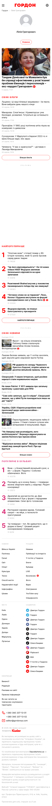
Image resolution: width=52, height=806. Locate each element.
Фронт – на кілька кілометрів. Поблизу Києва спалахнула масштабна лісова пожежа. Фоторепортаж (22, 345)
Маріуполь (6, 637)
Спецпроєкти (32, 598)
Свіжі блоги (10, 97)
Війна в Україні (8, 549)
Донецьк (6, 623)
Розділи (29, 544)
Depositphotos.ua (37, 752)
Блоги (28, 562)
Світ (3, 562)
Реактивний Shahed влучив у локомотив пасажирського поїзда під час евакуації (28, 284)
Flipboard (34, 652)
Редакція (6, 686)
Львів (4, 615)
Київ (4, 610)
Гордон (5, 10)
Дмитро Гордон (37, 610)
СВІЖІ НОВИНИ (11, 333)
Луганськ (6, 641)
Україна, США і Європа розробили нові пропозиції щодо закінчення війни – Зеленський (21, 410)
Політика (6, 554)
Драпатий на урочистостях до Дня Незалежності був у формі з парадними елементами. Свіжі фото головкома (27, 498)
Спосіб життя (8, 580)
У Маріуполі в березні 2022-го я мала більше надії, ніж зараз (24, 137)
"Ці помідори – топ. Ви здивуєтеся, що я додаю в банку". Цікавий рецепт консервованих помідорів (27, 526)
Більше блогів (26, 157)
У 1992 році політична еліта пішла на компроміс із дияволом (26, 126)
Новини (5, 544)
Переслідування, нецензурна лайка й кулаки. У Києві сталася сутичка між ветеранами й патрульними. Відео (30, 422)
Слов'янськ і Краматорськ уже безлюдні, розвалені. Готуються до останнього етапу (25, 115)
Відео (28, 585)
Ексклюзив (31, 576)
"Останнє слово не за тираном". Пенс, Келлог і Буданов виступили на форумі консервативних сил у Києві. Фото (27, 297)
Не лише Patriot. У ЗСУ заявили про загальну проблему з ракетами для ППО (24, 387)
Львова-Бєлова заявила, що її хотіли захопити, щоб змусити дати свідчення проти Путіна (25, 356)
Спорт (4, 567)
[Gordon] (25, 5)
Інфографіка (7, 589)
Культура (6, 571)
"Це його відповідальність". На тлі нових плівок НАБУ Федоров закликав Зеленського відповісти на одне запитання (28, 271)
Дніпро (5, 632)
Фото (28, 580)
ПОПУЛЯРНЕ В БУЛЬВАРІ (16, 461)
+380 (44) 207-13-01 (16, 712)
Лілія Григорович (18, 10)
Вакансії (5, 681)
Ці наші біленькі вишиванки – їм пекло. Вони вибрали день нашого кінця (26, 103)
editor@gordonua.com (17, 720)
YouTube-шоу (32, 593)
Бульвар (29, 567)
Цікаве (5, 593)
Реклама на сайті (9, 690)
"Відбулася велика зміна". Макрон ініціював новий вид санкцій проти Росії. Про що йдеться (24, 446)
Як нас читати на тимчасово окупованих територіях (12, 702)
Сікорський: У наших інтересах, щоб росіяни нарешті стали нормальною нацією (24, 378)
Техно (4, 576)
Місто (4, 605)
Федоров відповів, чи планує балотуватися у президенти (22, 310)
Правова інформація (11, 694)
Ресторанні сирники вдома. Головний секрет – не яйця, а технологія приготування (26, 512)
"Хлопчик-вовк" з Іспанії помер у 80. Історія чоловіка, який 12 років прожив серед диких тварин (27, 255)
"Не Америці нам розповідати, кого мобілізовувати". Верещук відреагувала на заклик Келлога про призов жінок (24, 434)
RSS (32, 657)
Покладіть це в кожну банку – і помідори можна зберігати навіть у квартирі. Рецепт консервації (29, 484)
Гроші (4, 558)
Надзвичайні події (10, 585)
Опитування (31, 589)
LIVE (28, 571)
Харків (5, 628)
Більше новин (26, 455)
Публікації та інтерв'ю (36, 554)
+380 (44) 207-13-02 (16, 716)
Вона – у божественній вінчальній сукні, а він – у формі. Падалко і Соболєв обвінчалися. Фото (28, 470)
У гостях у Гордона (34, 558)
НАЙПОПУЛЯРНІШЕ (13, 246)
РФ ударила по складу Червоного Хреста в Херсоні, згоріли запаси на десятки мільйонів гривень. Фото (30, 367)
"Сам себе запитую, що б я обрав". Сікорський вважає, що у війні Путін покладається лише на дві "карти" (26, 398)
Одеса (4, 619)
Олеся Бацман (36, 643)
